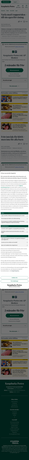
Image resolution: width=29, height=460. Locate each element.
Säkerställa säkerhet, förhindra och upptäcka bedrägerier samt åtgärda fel (13, 239)
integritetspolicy (15, 271)
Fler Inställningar (14, 281)
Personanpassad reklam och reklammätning (10, 218)
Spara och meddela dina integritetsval (9, 245)
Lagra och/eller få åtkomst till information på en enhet (12, 215)
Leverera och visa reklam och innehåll (9, 242)
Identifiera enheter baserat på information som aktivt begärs (12, 232)
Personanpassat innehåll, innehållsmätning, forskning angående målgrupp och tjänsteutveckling (12, 222)
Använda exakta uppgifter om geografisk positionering (12, 228)
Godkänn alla (14, 277)
